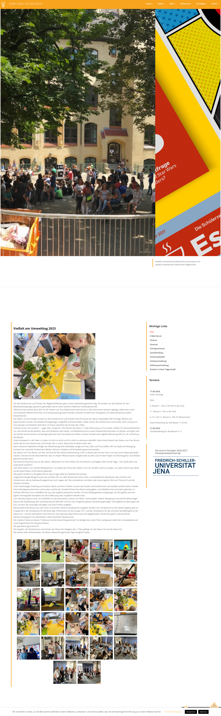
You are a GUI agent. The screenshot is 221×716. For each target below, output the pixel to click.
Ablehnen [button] (203, 712)
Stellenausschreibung (159, 365)
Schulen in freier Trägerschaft (162, 369)
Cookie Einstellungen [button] (173, 711)
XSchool (153, 340)
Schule (148, 4)
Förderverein (185, 4)
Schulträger (200, 4)
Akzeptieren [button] (190, 712)
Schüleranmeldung (158, 361)
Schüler (160, 4)
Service (214, 4)
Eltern (172, 4)
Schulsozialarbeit (157, 357)
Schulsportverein (157, 348)
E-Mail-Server (156, 336)
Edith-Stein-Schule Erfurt (25, 3)
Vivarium (154, 344)
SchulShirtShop (156, 352)
